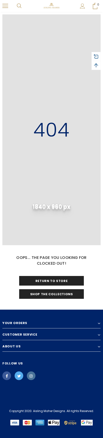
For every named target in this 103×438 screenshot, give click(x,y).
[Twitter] (19, 375)
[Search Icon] (19, 6)
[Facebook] (6, 375)
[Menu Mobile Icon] (5, 6)
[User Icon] (82, 6)
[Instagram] (31, 375)
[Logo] (51, 6)
